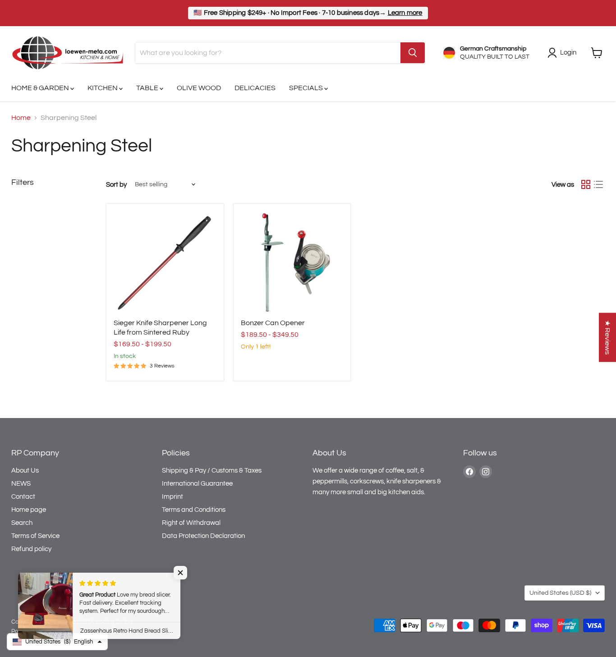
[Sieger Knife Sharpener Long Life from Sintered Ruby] (165, 262)
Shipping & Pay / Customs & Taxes (212, 470)
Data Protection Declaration (203, 536)
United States (560, 593)
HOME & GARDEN (40, 88)
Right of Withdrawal (191, 522)
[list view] (598, 184)
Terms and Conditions (193, 509)
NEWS (21, 483)
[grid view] (585, 184)
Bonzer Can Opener (273, 322)
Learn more (405, 12)
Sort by (116, 184)
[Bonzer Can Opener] (292, 262)
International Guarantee (197, 483)
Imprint (172, 496)
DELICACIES (255, 88)
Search (21, 522)
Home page (28, 509)
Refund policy (31, 549)
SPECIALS (306, 88)
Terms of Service (35, 536)
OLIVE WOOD (199, 88)
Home (21, 117)
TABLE (148, 88)
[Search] (412, 52)
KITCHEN (103, 88)
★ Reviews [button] (607, 337)
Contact (23, 496)
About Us (25, 470)
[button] (180, 572)
